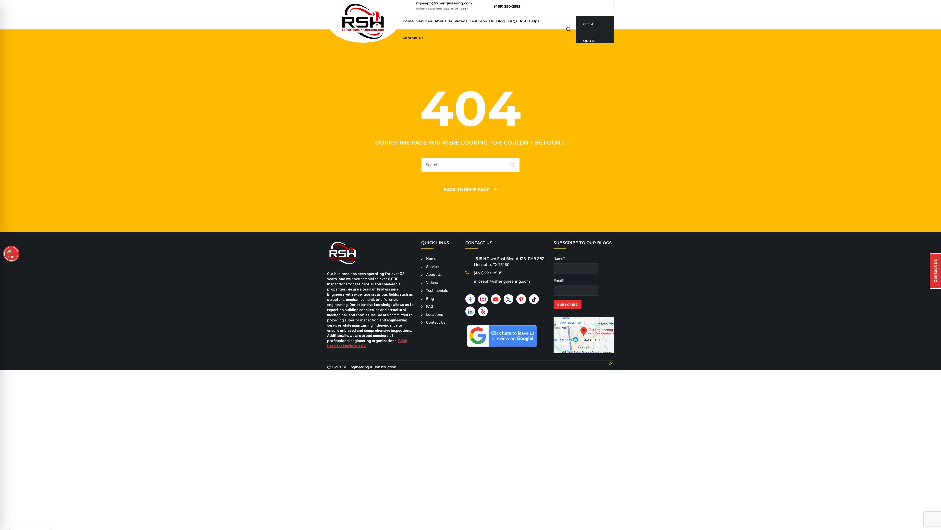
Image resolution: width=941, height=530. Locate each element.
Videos (461, 21)
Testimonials (482, 21)
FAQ (429, 306)
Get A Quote (589, 27)
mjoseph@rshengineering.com (444, 3)
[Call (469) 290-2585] (486, 6)
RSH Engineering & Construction (368, 367)
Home (408, 21)
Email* (559, 280)
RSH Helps (530, 21)
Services (424, 21)
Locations (434, 314)
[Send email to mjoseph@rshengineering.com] (408, 6)
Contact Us (413, 38)
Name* (559, 258)
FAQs (513, 21)
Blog (500, 21)
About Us (443, 21)
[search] (568, 29)
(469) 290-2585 (507, 6)
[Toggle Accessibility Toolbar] (11, 253)
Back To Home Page (467, 189)
